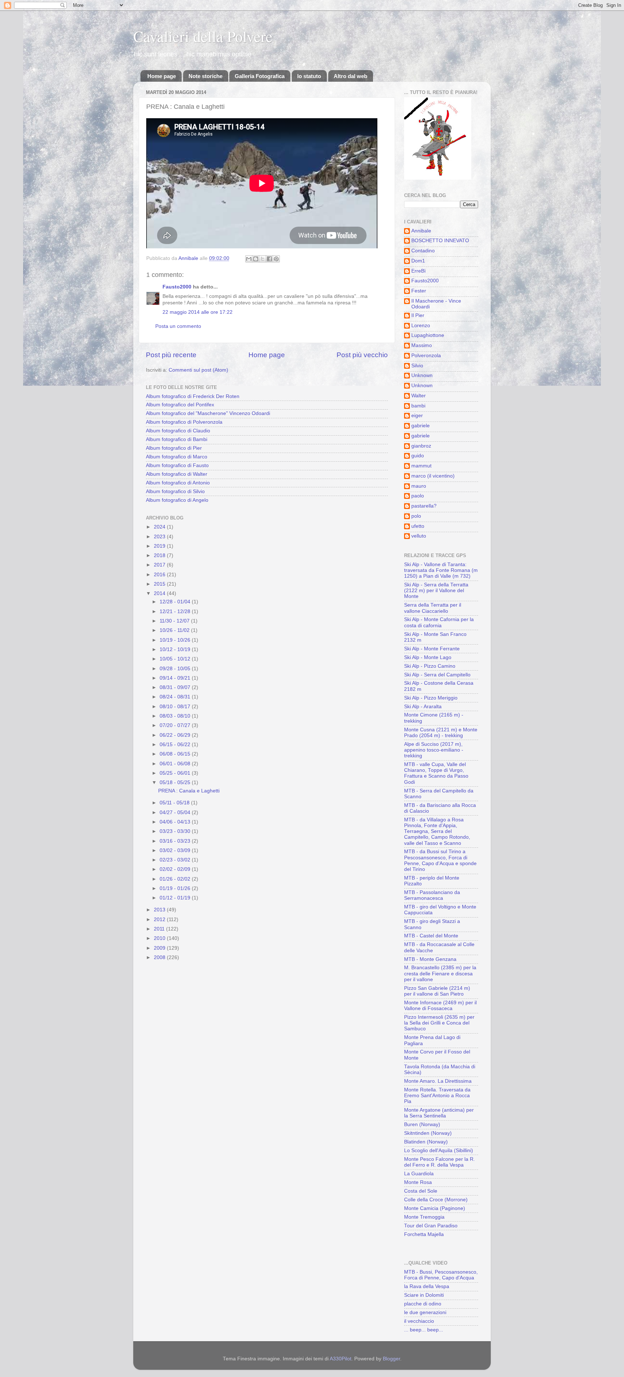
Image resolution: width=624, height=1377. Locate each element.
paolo (417, 496)
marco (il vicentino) (433, 476)
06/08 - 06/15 (176, 754)
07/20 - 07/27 (176, 725)
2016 (160, 574)
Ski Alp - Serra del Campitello (437, 674)
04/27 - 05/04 (176, 812)
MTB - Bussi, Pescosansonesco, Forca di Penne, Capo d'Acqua (441, 1274)
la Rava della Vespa (426, 1286)
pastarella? (424, 506)
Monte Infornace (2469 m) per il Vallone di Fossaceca (440, 1005)
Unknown (422, 375)
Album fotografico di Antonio (178, 483)
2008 (160, 957)
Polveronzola (426, 355)
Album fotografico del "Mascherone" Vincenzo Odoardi (208, 413)
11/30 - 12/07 (175, 621)
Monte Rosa (418, 1182)
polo (416, 516)
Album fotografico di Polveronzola (184, 422)
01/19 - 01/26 (176, 888)
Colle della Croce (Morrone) (436, 1199)
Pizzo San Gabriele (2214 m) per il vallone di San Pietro (437, 991)
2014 (160, 593)
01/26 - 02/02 (176, 879)
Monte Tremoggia (424, 1217)
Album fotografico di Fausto (177, 465)
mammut (421, 466)
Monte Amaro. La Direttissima (438, 1081)
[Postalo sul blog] (255, 258)
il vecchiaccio (419, 1321)
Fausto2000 (176, 287)
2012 (160, 919)
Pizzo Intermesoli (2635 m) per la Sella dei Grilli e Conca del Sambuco (439, 1022)
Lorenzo (420, 325)
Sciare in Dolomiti (424, 1295)
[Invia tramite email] (248, 258)
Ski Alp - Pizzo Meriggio (431, 698)
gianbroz (421, 446)
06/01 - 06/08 (176, 763)
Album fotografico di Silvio (175, 491)
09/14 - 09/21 (176, 678)
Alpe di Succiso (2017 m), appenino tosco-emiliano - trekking (433, 749)
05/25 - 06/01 (176, 773)
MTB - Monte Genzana (430, 959)
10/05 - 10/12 (176, 659)
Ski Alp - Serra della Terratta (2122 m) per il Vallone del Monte (436, 590)
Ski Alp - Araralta (423, 706)
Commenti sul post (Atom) (198, 370)
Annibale (421, 231)
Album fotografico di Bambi (176, 439)
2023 (160, 536)
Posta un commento (178, 326)
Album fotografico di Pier (174, 448)
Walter (418, 395)
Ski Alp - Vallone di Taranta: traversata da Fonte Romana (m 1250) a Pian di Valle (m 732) (441, 570)
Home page (161, 76)
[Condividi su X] (262, 258)
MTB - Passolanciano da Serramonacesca (432, 895)
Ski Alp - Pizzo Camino (429, 666)
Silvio (417, 365)
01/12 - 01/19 (176, 898)
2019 (160, 546)
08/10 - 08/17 (176, 706)
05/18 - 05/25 (176, 782)
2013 (160, 909)
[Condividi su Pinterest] (276, 258)
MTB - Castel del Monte (431, 935)
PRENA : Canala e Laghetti (189, 791)
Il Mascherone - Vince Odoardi (436, 303)
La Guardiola (419, 1173)
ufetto (417, 526)
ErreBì (418, 271)
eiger (417, 415)
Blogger (391, 1358)
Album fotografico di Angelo (177, 500)
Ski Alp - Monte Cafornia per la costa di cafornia (439, 622)
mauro (418, 486)
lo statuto (309, 76)
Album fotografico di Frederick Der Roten (192, 396)
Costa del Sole (420, 1191)
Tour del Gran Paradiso (431, 1225)
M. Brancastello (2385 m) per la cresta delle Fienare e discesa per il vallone (440, 973)
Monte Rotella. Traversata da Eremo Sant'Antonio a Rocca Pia (437, 1095)
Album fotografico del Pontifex (180, 404)
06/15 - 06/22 (176, 744)
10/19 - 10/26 (176, 640)
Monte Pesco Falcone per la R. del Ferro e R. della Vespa (439, 1162)
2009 (160, 948)
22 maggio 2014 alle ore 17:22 (197, 312)
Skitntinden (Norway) (428, 1133)
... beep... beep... (423, 1330)
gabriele (420, 425)
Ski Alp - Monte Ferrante (432, 648)
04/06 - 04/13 (176, 822)
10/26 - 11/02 (175, 630)
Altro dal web (350, 76)
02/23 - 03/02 (176, 860)
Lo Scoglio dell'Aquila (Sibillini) (438, 1150)
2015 (160, 584)
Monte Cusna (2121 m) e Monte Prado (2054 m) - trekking (440, 732)
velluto (418, 536)
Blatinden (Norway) (426, 1142)
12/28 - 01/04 (176, 601)
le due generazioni (425, 1312)
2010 (160, 938)
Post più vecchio (362, 355)
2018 (160, 555)
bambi (418, 406)
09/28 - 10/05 (176, 668)
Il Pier (417, 315)
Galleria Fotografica (260, 76)
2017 (160, 565)
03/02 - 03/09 (176, 850)
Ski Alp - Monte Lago (427, 657)
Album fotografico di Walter (176, 474)
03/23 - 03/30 (176, 831)
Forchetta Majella (424, 1234)
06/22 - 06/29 (176, 735)
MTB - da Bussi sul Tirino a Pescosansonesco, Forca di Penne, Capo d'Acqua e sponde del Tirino (440, 860)
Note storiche (205, 76)
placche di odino (422, 1304)
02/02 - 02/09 (176, 869)
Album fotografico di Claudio (178, 430)
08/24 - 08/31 (176, 697)
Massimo (421, 345)
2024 (160, 527)
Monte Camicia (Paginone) (434, 1208)
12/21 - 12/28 (176, 611)
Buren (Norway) (422, 1124)
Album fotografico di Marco (176, 456)
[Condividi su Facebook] (269, 258)
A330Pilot (340, 1358)
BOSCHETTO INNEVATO (440, 240)
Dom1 (418, 261)
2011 (160, 929)
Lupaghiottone (427, 335)
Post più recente (171, 355)
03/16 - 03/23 (176, 841)
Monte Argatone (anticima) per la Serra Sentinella (439, 1113)
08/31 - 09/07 (176, 687)
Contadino (423, 250)
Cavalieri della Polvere (203, 36)
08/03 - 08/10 (176, 716)
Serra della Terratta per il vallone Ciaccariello (432, 607)
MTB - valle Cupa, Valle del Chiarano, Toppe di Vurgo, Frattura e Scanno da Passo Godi (436, 773)
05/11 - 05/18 (175, 802)
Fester (418, 291)
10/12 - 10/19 (176, 649)
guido (417, 455)
